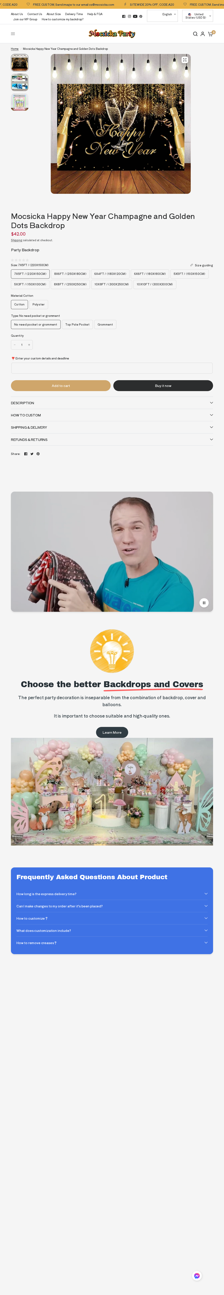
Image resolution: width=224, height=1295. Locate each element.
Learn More (112, 732)
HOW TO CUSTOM (26, 415)
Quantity (17, 335)
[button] (197, 1276)
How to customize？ (32, 918)
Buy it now (163, 385)
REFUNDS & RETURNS (29, 439)
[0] (209, 33)
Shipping (16, 240)
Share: (16, 453)
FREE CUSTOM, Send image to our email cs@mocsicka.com (48, 4)
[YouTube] (135, 16)
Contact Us (34, 14)
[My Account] (202, 33)
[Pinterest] (141, 16)
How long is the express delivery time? (46, 893)
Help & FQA (94, 14)
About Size (54, 14)
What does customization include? (43, 930)
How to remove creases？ (36, 942)
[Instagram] (129, 16)
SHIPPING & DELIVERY (29, 427)
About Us (17, 14)
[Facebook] (124, 16)
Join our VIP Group (25, 19)
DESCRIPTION (22, 402)
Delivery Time (74, 14)
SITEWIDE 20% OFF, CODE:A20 (127, 4)
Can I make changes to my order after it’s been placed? (59, 906)
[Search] (195, 33)
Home (15, 48)
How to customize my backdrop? (63, 19)
